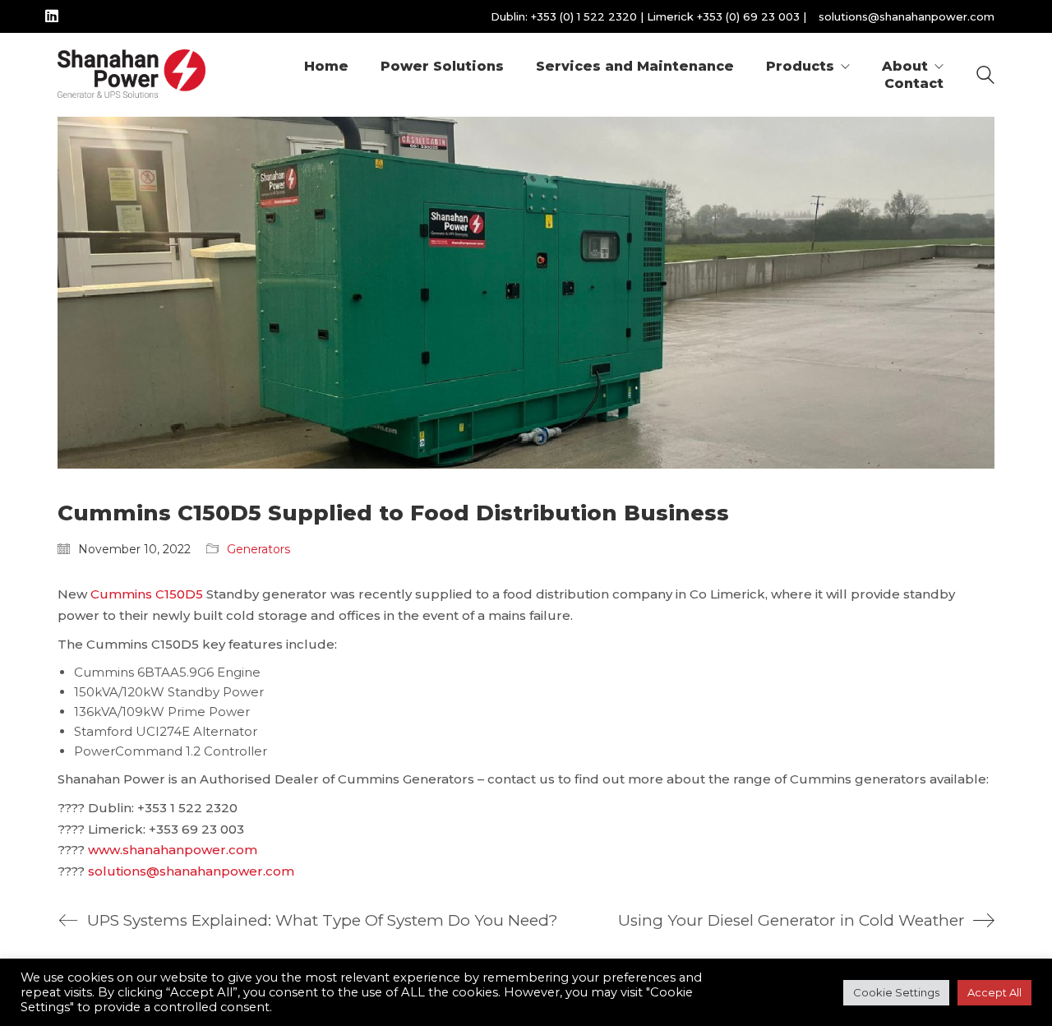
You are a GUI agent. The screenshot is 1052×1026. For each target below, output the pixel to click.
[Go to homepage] (131, 74)
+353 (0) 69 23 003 (748, 16)
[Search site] (985, 77)
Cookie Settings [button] (896, 992)
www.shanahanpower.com (172, 849)
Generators (258, 549)
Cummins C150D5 (146, 594)
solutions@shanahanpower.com (906, 16)
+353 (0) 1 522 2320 (584, 16)
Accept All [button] (994, 992)
